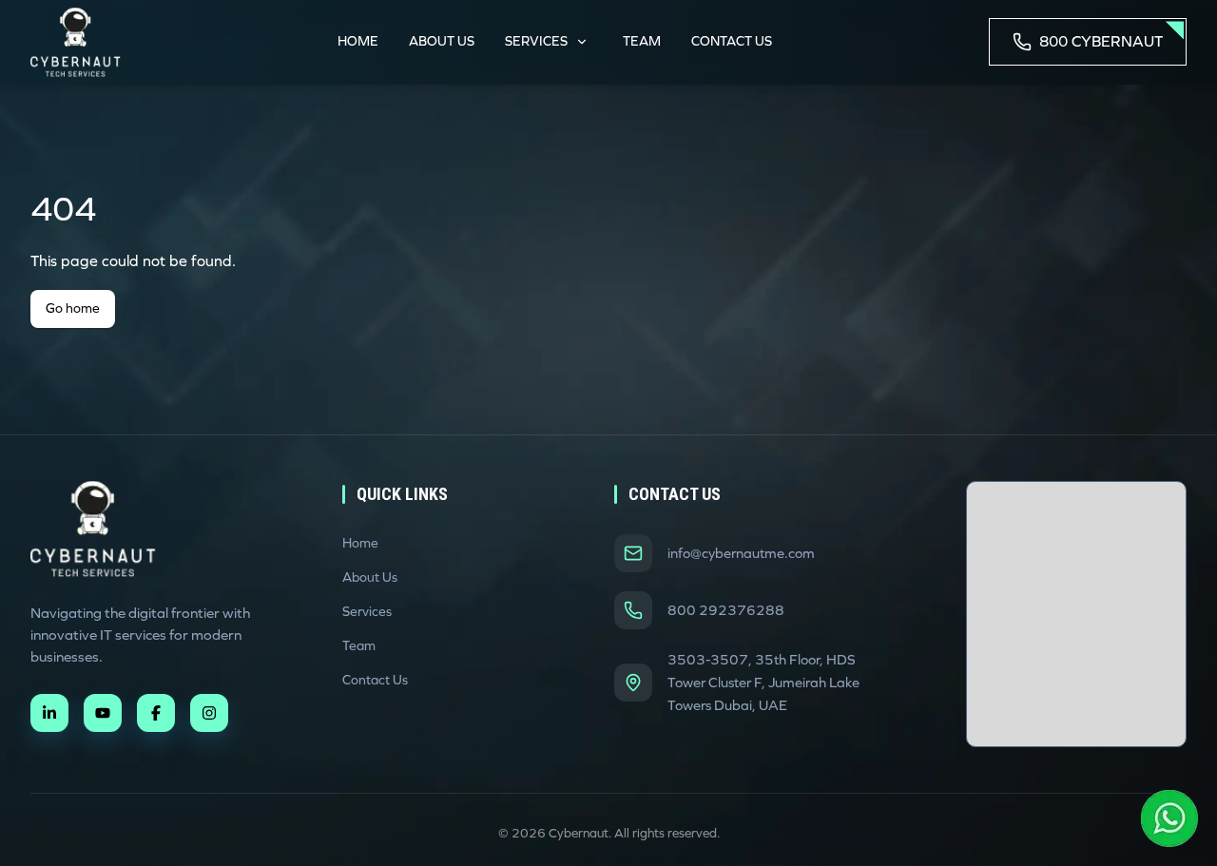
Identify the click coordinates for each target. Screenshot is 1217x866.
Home (358, 41)
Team (642, 41)
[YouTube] (103, 713)
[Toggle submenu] (581, 41)
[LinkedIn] (49, 713)
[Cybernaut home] (93, 529)
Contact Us (731, 41)
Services (536, 41)
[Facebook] (156, 713)
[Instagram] (209, 713)
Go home (73, 308)
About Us (441, 41)
